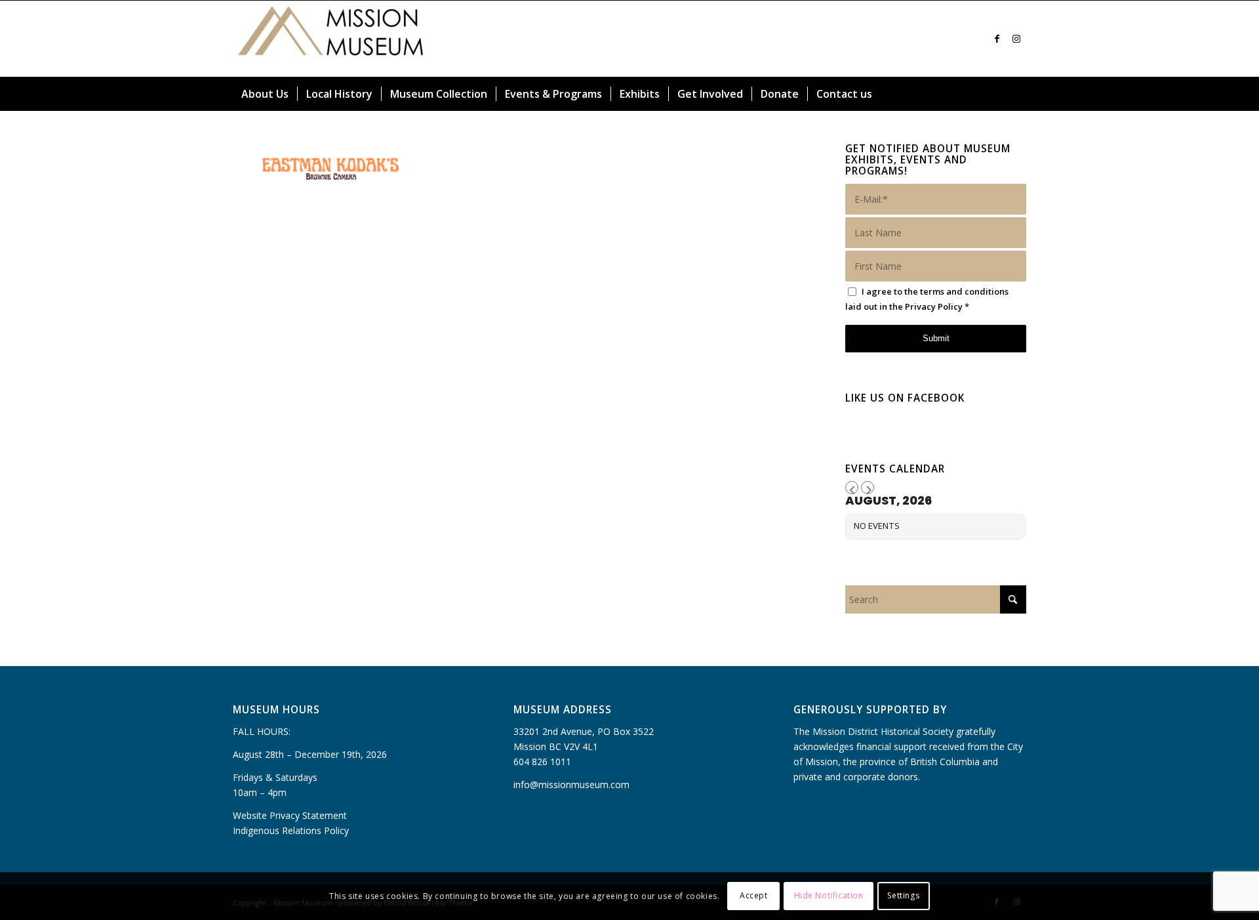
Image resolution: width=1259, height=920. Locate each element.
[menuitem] (265, 93)
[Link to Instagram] (1016, 39)
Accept (754, 895)
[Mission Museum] (331, 39)
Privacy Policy (934, 306)
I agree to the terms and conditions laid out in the (927, 298)
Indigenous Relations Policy (291, 830)
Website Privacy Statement (290, 815)
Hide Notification (829, 895)
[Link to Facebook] (997, 39)
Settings (903, 895)
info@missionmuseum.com (571, 784)
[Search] (1018, 93)
